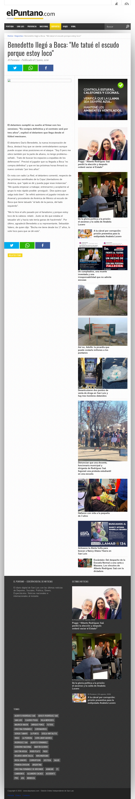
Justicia (47, 760)
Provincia (31, 26)
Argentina (36, 764)
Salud (56, 760)
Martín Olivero (41, 746)
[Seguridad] (102, 119)
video (17, 737)
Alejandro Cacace (35, 773)
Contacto (26, 795)
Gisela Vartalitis (49, 733)
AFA (22, 778)
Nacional (44, 26)
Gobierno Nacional (23, 746)
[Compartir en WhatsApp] (30, 70)
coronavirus (41, 729)
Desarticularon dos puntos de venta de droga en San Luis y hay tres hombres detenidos (93, 393)
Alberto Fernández (39, 742)
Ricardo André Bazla (24, 755)
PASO (45, 751)
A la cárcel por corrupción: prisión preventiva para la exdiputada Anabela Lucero (108, 234)
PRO (16, 778)
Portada (10, 26)
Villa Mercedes (47, 720)
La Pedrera (27, 737)
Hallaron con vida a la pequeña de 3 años (94, 514)
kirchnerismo (42, 755)
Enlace (18, 795)
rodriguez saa (21, 742)
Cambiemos (19, 773)
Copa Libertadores (43, 737)
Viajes (65, 26)
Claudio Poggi (31, 720)
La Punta (35, 733)
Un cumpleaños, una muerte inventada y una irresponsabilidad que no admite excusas (94, 275)
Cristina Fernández (23, 729)
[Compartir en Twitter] (15, 70)
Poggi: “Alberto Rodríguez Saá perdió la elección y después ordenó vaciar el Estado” (94, 164)
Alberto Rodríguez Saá (25, 715)
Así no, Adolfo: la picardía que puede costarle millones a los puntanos (93, 350)
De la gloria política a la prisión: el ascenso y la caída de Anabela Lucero (94, 222)
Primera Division (22, 764)
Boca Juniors (21, 760)
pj (57, 769)
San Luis (20, 26)
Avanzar (49, 769)
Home (10, 36)
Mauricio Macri (21, 724)
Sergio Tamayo (21, 733)
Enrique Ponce (37, 724)
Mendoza (31, 778)
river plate (35, 751)
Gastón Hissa (21, 751)
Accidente (50, 773)
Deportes (55, 26)
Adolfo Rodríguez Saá (48, 715)
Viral (73, 26)
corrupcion (35, 760)
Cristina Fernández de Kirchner (29, 769)
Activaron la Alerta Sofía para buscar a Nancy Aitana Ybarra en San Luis (94, 551)
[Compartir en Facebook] (46, 70)
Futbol (50, 724)
